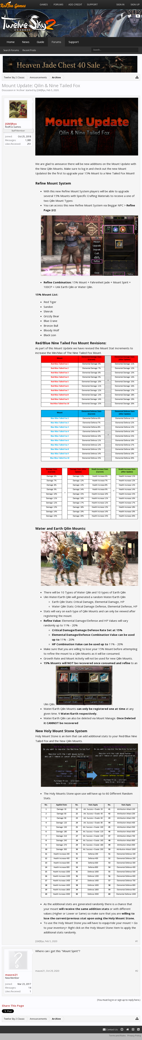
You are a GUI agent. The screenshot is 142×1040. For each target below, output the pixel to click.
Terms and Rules (117, 1035)
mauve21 (11, 975)
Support (74, 42)
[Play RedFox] (13, 4)
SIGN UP (135, 4)
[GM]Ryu (41, 90)
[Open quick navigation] (137, 77)
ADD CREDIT (75, 4)
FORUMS (58, 4)
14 (29, 987)
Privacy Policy (134, 1035)
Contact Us (112, 1029)
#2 (136, 970)
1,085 (28, 140)
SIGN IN (120, 4)
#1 (136, 941)
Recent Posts (29, 50)
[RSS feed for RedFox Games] (138, 1029)
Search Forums (11, 50)
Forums (56, 42)
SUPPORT (92, 4)
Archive (20, 90)
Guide (40, 42)
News (25, 42)
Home (11, 42)
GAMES (44, 4)
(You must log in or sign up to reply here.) (118, 1000)
